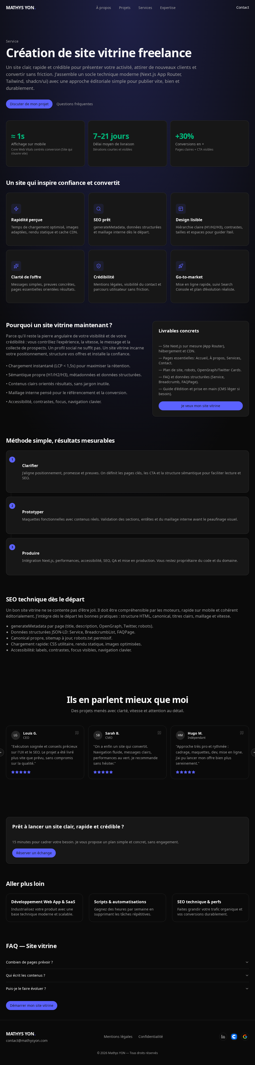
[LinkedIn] (223, 1037)
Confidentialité (150, 1036)
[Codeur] (234, 1037)
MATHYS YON (20, 7)
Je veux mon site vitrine (200, 405)
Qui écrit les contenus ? (25, 975)
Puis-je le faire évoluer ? (26, 988)
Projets (124, 7)
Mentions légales (118, 1036)
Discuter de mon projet (29, 104)
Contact (242, 7)
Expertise (168, 7)
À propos (103, 7)
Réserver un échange (34, 853)
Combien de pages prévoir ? (29, 962)
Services (145, 7)
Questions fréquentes (75, 104)
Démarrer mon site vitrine (31, 1005)
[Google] (245, 1037)
